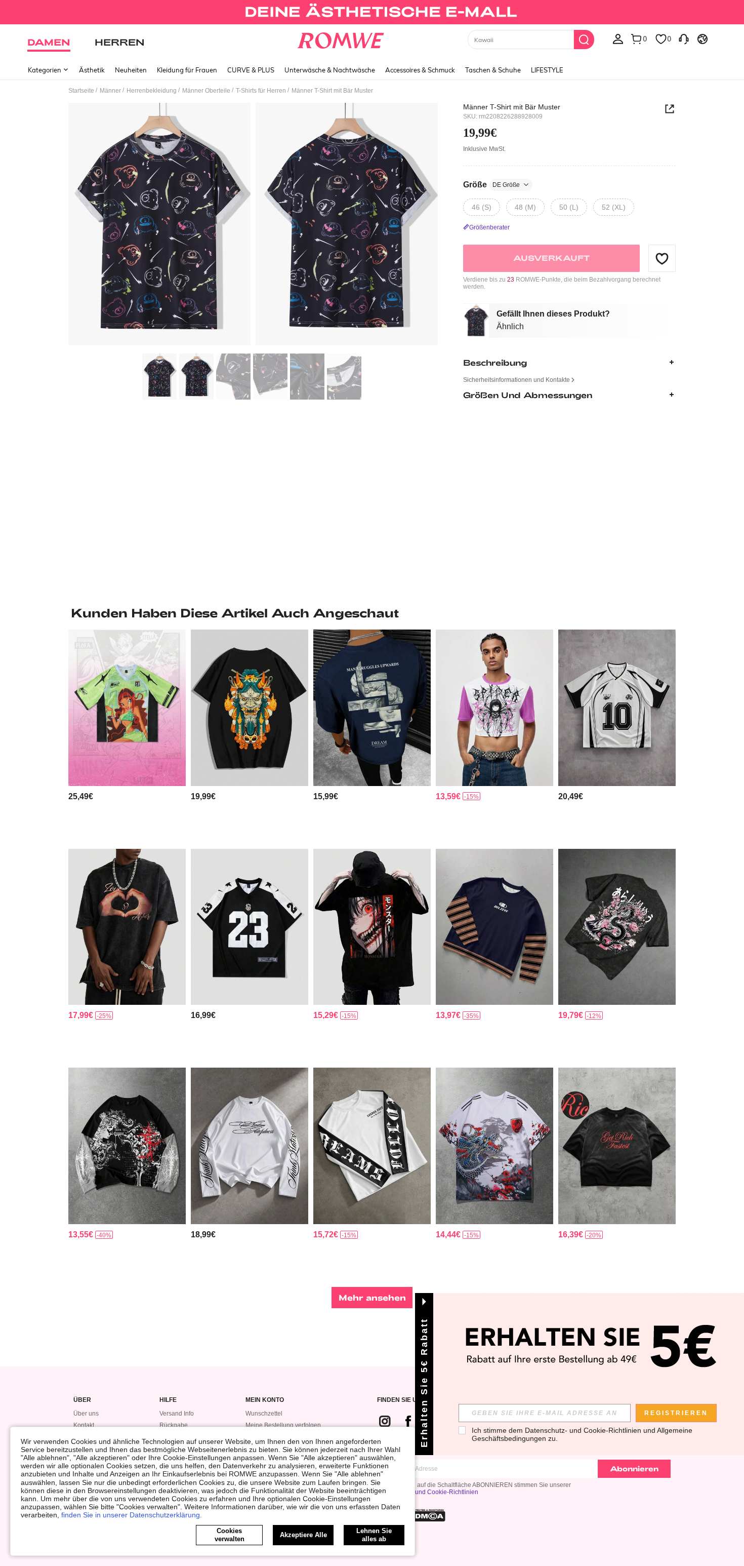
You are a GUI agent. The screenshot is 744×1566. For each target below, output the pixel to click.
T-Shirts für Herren (261, 90)
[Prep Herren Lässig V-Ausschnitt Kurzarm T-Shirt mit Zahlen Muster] (617, 708)
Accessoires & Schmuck (420, 70)
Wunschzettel (263, 1413)
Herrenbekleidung (152, 90)
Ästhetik (92, 70)
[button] (662, 258)
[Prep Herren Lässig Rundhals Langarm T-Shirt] (494, 927)
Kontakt (83, 1425)
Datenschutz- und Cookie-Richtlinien (427, 1492)
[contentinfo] (80, 796)
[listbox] (618, 38)
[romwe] (340, 38)
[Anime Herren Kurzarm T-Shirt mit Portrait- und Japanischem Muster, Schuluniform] (372, 927)
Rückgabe (173, 1425)
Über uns (86, 1413)
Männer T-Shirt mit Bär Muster (511, 107)
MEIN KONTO (264, 1400)
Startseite (81, 90)
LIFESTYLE (547, 70)
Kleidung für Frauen (187, 70)
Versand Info (176, 1413)
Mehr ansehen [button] (372, 1297)
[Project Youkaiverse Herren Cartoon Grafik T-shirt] (249, 708)
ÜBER (82, 1400)
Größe (491, 184)
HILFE (168, 1400)
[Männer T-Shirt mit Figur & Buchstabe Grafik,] (372, 708)
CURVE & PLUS (250, 70)
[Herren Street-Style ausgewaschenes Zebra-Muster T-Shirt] (617, 1146)
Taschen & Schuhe (493, 70)
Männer (110, 90)
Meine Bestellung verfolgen (283, 1425)
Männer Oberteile (206, 90)
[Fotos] (253, 225)
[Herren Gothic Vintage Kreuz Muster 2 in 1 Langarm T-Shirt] (127, 1146)
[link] (371, 12)
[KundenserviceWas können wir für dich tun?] (684, 38)
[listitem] (127, 735)
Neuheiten (131, 70)
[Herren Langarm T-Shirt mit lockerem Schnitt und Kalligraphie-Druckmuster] (249, 1146)
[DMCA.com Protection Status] (427, 1515)
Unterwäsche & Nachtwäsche (329, 70)
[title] (372, 613)
